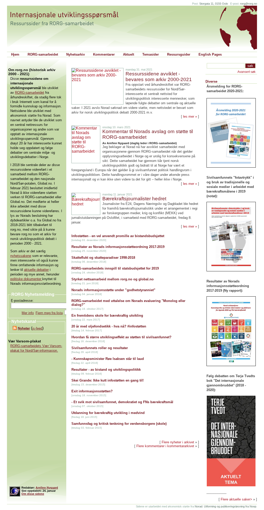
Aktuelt (128, 54)
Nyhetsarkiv (75, 54)
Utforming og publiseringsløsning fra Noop (230, 506)
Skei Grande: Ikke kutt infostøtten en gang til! (107, 380)
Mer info (28, 313)
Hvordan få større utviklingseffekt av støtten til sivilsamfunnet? (121, 337)
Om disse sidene (32, 493)
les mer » (190, 116)
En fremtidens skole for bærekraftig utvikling (107, 315)
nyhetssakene (20, 256)
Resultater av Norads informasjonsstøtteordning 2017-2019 (117, 247)
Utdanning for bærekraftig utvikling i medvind (108, 413)
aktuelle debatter (36, 270)
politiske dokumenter (26, 279)
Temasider (150, 54)
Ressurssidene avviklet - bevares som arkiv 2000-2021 (159, 76)
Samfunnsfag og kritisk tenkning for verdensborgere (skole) (119, 424)
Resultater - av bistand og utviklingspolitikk (106, 369)
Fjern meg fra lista (49, 313)
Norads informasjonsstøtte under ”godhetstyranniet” (113, 290)
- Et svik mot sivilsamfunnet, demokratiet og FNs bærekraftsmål (122, 402)
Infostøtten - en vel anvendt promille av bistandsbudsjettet (117, 236)
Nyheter (24, 328)
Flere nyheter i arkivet (178, 442)
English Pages (210, 54)
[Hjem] (69, 18)
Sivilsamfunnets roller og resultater (99, 348)
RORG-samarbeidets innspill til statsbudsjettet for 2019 (115, 268)
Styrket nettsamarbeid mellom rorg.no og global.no (112, 279)
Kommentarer (104, 54)
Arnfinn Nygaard (47, 487)
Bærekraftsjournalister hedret (134, 198)
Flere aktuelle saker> (236, 499)
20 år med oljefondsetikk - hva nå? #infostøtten (108, 326)
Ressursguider (178, 54)
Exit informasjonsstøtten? (92, 391)
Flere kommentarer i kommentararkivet (165, 446)
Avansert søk (246, 72)
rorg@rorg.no (248, 3)
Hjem (15, 54)
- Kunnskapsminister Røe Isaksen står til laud (107, 359)
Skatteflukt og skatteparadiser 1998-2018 (103, 258)
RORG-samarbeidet (43, 54)
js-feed (37, 328)
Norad (198, 506)
